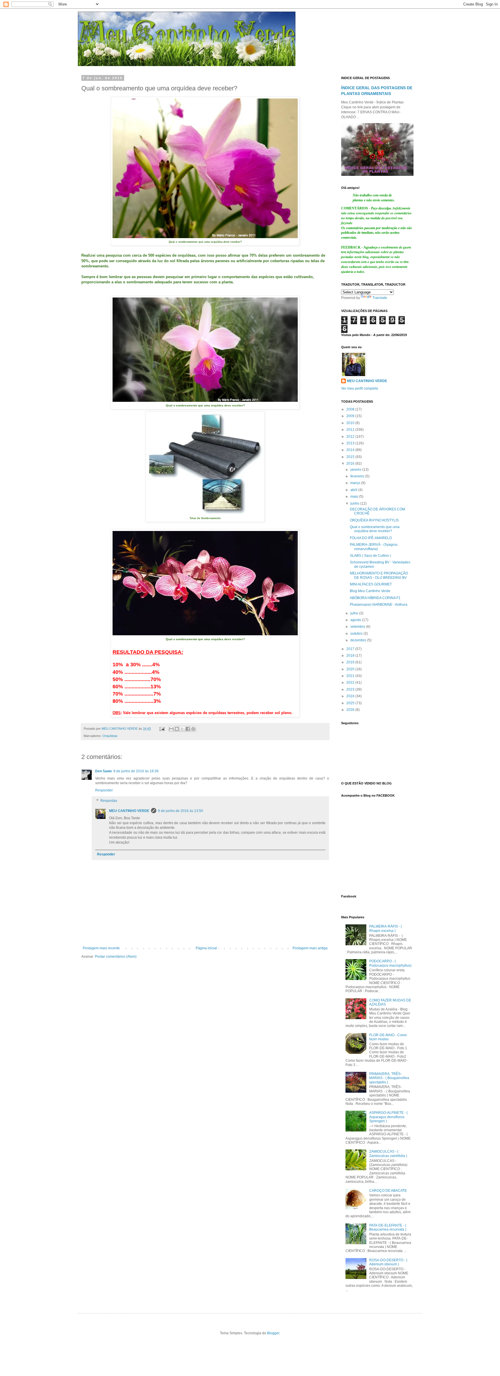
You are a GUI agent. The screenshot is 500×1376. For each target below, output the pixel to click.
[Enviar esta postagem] (162, 728)
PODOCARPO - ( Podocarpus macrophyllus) (390, 963)
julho (354, 613)
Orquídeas (109, 736)
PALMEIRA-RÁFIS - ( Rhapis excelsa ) (385, 928)
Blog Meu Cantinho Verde (370, 591)
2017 (350, 649)
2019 (350, 662)
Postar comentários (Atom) (116, 957)
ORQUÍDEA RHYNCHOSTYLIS (374, 520)
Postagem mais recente (101, 948)
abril (354, 490)
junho (355, 503)
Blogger (273, 1333)
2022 (350, 682)
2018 (350, 656)
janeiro (356, 470)
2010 (350, 423)
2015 (350, 457)
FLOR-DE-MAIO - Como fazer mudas (388, 1037)
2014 (350, 450)
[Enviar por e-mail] (171, 729)
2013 (350, 443)
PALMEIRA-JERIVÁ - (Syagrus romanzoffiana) (374, 547)
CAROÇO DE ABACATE (388, 1191)
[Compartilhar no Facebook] (188, 729)
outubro (356, 634)
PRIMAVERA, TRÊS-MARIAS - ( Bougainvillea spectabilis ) (389, 1078)
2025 (350, 703)
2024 (350, 696)
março (355, 483)
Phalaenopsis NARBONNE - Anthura (378, 605)
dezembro (358, 640)
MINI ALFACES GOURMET (371, 584)
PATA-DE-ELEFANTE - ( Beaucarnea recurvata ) (387, 1227)
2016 (350, 463)
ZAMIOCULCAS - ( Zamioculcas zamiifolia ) (388, 1153)
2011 (350, 430)
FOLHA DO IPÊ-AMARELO (371, 538)
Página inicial (206, 948)
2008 (350, 409)
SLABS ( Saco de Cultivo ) (370, 556)
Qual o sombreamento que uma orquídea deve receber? (375, 529)
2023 (350, 689)
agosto (356, 620)
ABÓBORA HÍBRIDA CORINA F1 (375, 598)
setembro (358, 627)
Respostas (108, 801)
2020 (350, 669)
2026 (350, 710)
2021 (350, 676)
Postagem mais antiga (310, 948)
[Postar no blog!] (177, 729)
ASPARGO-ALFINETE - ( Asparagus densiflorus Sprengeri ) (388, 1117)
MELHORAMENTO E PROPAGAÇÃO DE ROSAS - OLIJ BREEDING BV (379, 575)
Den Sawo (103, 771)
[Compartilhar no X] (182, 729)
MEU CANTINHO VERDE (129, 811)
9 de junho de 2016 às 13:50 (180, 811)
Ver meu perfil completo (359, 388)
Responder (104, 790)
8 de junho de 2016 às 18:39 (136, 771)
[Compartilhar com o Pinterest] (193, 729)
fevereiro (357, 476)
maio (354, 496)
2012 (350, 437)
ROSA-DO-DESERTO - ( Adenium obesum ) (388, 1262)
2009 (350, 416)
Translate (379, 298)
